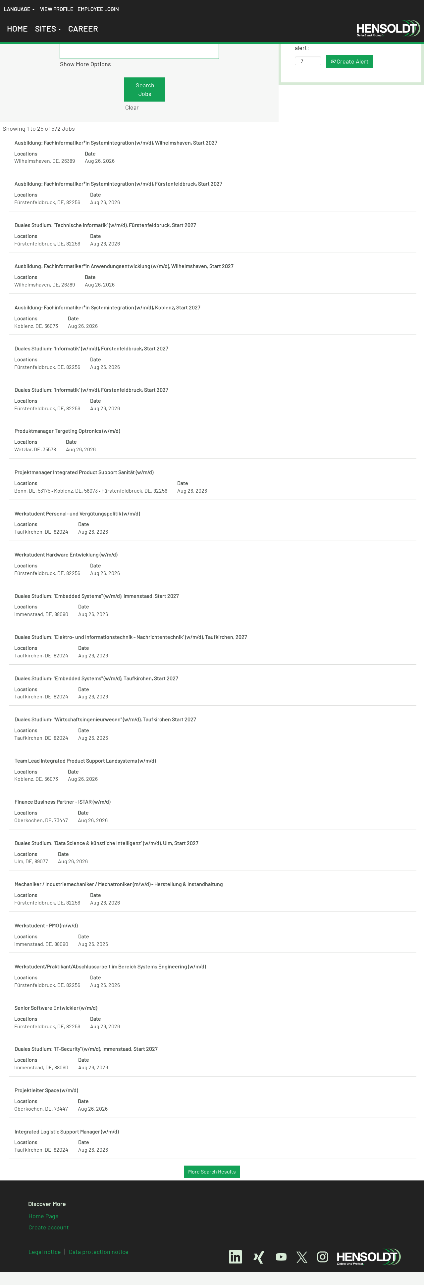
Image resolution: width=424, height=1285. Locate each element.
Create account (48, 1227)
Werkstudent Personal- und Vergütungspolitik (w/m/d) (77, 513)
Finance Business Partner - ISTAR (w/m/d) (62, 801)
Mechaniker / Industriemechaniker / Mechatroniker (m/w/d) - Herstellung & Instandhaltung (119, 884)
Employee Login (98, 9)
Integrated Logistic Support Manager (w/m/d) (67, 1131)
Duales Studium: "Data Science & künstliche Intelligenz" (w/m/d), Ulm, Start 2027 (106, 843)
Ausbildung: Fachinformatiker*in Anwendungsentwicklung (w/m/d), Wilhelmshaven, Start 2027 (124, 266)
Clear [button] (132, 107)
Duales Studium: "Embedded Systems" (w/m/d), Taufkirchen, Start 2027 (96, 678)
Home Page (43, 1216)
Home (17, 28)
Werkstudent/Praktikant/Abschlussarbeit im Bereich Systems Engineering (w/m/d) (110, 966)
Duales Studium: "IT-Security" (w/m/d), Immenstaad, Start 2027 (86, 1048)
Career (83, 28)
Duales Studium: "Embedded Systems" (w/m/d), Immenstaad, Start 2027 (97, 596)
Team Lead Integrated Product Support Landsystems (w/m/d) (85, 760)
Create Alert (352, 61)
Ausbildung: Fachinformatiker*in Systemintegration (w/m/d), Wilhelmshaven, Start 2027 (116, 142)
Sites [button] (46, 28)
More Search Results (212, 1171)
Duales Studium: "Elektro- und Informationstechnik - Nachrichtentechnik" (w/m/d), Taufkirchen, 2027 (131, 637)
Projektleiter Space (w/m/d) (46, 1090)
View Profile (57, 9)
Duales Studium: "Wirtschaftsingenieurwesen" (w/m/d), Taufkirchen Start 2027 (105, 719)
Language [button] (17, 9)
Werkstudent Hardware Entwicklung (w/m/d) (66, 554)
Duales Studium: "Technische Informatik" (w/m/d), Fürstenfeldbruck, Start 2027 (105, 225)
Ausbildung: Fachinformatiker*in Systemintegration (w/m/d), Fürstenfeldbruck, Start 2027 (118, 183)
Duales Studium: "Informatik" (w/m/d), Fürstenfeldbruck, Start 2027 (91, 348)
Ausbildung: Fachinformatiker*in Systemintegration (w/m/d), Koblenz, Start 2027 (107, 307)
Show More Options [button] (85, 63)
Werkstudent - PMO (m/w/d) (46, 925)
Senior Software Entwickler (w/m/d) (56, 1007)
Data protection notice (99, 1251)
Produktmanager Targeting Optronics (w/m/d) (67, 430)
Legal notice (44, 1251)
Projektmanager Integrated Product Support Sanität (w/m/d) (84, 472)
